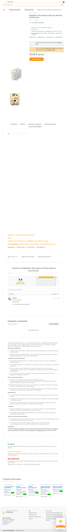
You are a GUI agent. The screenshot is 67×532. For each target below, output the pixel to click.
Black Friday (48, 510)
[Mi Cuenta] (60, 1)
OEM (44, 256)
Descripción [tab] (14, 124)
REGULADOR (48, 256)
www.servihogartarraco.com (18, 343)
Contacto (31, 518)
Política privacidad (32, 512)
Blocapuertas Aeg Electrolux (45, 484)
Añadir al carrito (37, 59)
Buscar (62, 4)
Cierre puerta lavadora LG (8, 484)
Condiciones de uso (33, 514)
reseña (36, 20)
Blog (30, 510)
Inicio (4, 9)
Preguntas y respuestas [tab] (34, 124)
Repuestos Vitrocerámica (14, 9)
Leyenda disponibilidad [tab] (35, 126)
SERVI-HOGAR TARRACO (9, 530)
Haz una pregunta (54, 324)
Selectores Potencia (29, 9)
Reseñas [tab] (22, 124)
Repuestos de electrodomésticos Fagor (54, 514)
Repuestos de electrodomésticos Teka (54, 512)
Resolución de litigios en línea (35, 516)
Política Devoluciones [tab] (50, 124)
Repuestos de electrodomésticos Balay (54, 516)
